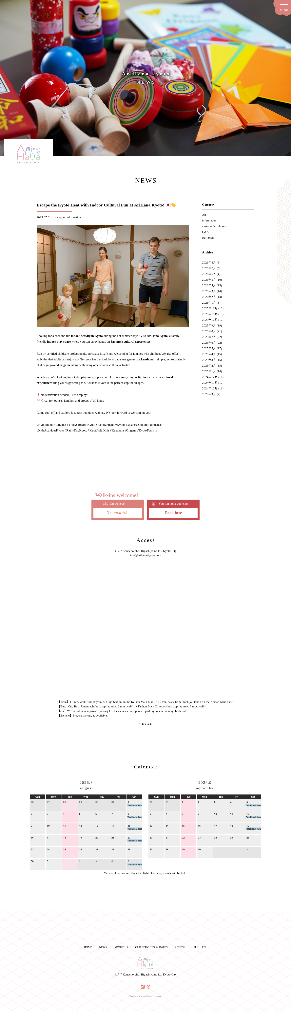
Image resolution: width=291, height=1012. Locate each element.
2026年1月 (209, 302)
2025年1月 (209, 371)
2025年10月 (210, 319)
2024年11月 (210, 382)
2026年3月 (209, 291)
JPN (196, 947)
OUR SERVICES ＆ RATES (151, 947)
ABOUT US (121, 947)
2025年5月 (209, 348)
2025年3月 (209, 359)
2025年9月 (209, 325)
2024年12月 (210, 377)
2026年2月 (209, 296)
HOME (88, 947)
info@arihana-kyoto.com (145, 555)
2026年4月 (209, 285)
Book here (173, 513)
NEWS (103, 947)
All (204, 214)
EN (204, 947)
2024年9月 (209, 394)
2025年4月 (209, 354)
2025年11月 (210, 314)
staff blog (208, 237)
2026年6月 (209, 274)
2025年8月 (209, 331)
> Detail (145, 723)
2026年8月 (209, 262)
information (74, 217)
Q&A (205, 232)
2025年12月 (210, 308)
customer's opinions (214, 226)
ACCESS (180, 947)
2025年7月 (209, 337)
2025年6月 (209, 342)
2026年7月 (209, 268)
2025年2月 (209, 365)
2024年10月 (210, 388)
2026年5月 (209, 279)
